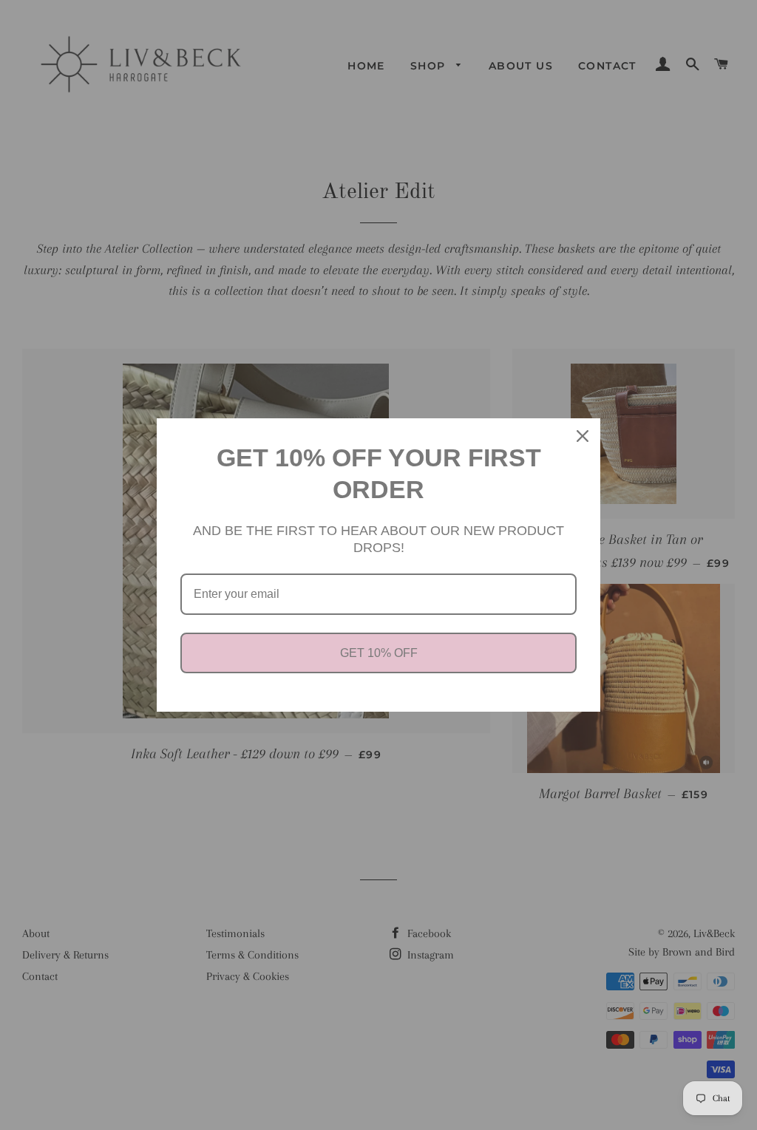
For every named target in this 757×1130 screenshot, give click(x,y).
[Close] (582, 436)
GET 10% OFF (379, 653)
